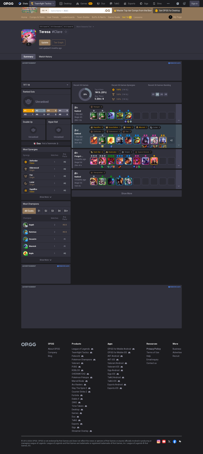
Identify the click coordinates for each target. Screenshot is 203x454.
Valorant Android (115, 363)
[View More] (168, 4)
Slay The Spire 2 (79, 388)
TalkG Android (114, 377)
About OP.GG (54, 349)
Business (177, 349)
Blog (50, 356)
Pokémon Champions (82, 359)
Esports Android (115, 384)
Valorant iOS (113, 367)
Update (44, 42)
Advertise (177, 352)
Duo (73, 416)
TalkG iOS (112, 381)
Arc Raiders (77, 384)
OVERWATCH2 (78, 374)
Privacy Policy (154, 349)
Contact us (152, 363)
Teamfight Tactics (42, 3)
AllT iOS (111, 359)
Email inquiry (152, 359)
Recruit (176, 356)
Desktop (76, 409)
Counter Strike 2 (79, 392)
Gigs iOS (111, 374)
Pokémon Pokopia (80, 377)
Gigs (74, 427)
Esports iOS (113, 388)
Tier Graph (58, 42)
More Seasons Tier (84, 27)
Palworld (76, 356)
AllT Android (113, 356)
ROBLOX (76, 370)
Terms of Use (153, 352)
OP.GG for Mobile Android (119, 349)
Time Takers (78, 406)
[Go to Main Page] (8, 3)
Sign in (194, 3)
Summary (28, 56)
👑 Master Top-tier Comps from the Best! (129, 10)
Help (149, 356)
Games (75, 413)
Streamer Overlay (80, 431)
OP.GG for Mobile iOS (117, 352)
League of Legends (81, 349)
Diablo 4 (75, 399)
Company (52, 352)
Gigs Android (113, 370)
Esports (75, 424)
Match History (45, 56)
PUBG (74, 367)
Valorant (76, 363)
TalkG (74, 420)
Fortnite (75, 395)
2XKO (74, 402)
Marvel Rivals (78, 381)
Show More (44, 197)
